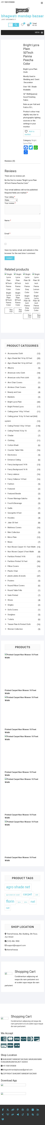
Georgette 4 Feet (15, 513)
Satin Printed (13, 595)
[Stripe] (10, 1046)
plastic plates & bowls (17, 576)
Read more (12, 311)
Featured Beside (14, 493)
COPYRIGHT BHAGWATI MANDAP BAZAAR (19, 1074)
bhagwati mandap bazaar (22, 16)
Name (8, 220)
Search (16, 25)
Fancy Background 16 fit (17, 469)
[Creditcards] (3, 1046)
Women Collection (15, 629)
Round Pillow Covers (16, 585)
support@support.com (16, 945)
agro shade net (18, 887)
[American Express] (3, 1039)
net (7, 907)
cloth (36, 895)
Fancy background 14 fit (17, 464)
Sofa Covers (13, 610)
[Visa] (17, 1039)
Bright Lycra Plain (15, 402)
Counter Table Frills (15, 450)
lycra (19, 902)
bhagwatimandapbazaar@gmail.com (17, 1070)
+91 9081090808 (9, 1066)
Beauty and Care (14, 392)
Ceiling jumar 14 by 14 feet (18, 411)
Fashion (11, 484)
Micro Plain (12, 537)
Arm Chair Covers (15, 382)
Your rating (10, 197)
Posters (11, 581)
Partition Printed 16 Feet (17, 561)
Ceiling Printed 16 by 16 (17, 431)
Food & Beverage (15, 503)
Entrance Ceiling (14, 460)
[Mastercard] (10, 1039)
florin (10, 901)
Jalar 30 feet (13, 522)
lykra (25, 902)
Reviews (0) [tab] (10, 161)
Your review (10, 203)
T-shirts (11, 619)
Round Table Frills (15, 590)
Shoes (10, 600)
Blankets (11, 397)
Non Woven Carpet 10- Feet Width (22, 547)
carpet (27, 894)
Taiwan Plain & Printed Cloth (19, 624)
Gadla (10, 508)
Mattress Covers (14, 527)
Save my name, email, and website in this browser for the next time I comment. (21, 251)
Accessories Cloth (15, 353)
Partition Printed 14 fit (16, 556)
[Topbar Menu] (42, 3)
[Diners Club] (30, 1039)
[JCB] (17, 1046)
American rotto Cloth (16, 373)
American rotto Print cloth (18, 377)
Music (10, 542)
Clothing (11, 440)
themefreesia (12, 950)
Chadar (11, 435)
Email (7, 233)
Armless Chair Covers (17, 387)
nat (33, 901)
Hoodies (11, 518)
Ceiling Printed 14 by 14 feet (19, 426)
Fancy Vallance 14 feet (17, 479)
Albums (11, 368)
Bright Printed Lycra (16, 406)
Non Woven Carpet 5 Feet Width (21, 551)
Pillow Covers (13, 566)
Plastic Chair (13, 571)
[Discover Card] (37, 1039)
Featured (11, 489)
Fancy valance (13, 474)
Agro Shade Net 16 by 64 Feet (20, 363)
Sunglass (11, 614)
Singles (11, 605)
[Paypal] (23, 1039)
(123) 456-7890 (12, 941)
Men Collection (14, 532)
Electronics (12, 455)
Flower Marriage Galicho (17, 498)
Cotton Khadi (13, 445)
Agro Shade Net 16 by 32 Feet (20, 358)
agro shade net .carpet (13, 895)
